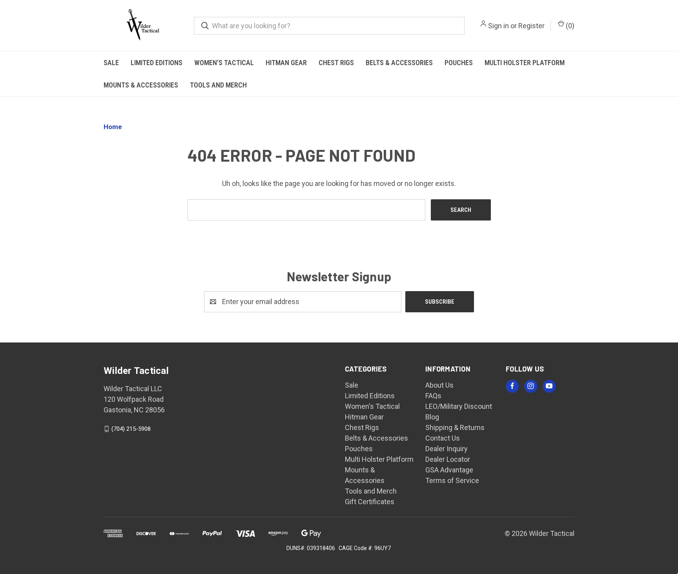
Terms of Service (452, 480)
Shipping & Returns (455, 427)
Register (531, 26)
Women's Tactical (224, 62)
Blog (432, 417)
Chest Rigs (336, 62)
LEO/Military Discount (458, 406)
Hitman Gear (286, 62)
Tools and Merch (218, 85)
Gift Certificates (369, 501)
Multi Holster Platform (525, 62)
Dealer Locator (447, 459)
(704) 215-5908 (131, 428)
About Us (439, 385)
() (569, 26)
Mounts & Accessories (141, 85)
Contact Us (442, 438)
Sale (111, 62)
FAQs (433, 396)
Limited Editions (156, 62)
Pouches (459, 62)
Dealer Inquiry (446, 449)
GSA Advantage (449, 470)
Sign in (498, 26)
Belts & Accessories (399, 62)
